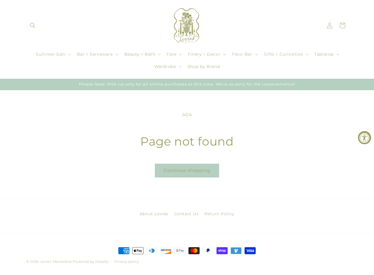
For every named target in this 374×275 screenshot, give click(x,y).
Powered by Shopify (91, 261)
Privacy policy (127, 261)
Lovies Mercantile (56, 261)
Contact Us (186, 213)
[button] (32, 25)
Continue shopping (187, 170)
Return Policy (219, 213)
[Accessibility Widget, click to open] (364, 137)
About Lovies (154, 213)
